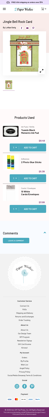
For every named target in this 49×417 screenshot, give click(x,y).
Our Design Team (24, 333)
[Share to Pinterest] (33, 28)
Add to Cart (30, 147)
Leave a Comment (16, 240)
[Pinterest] (32, 386)
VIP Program (24, 337)
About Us (24, 330)
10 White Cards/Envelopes (30, 193)
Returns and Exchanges (24, 316)
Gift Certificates (24, 344)
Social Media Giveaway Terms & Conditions (24, 375)
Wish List (24, 364)
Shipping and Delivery (24, 313)
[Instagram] (17, 386)
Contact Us (24, 306)
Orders (24, 357)
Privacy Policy (24, 372)
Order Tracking (24, 320)
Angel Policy (24, 368)
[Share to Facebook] (21, 28)
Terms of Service (26, 414)
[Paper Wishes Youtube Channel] (27, 28)
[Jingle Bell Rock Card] (24, 53)
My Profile (24, 361)
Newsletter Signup (24, 340)
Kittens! (24, 348)
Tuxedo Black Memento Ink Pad (30, 131)
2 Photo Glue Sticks (31, 162)
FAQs (24, 309)
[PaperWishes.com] (24, 9)
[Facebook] (24, 386)
